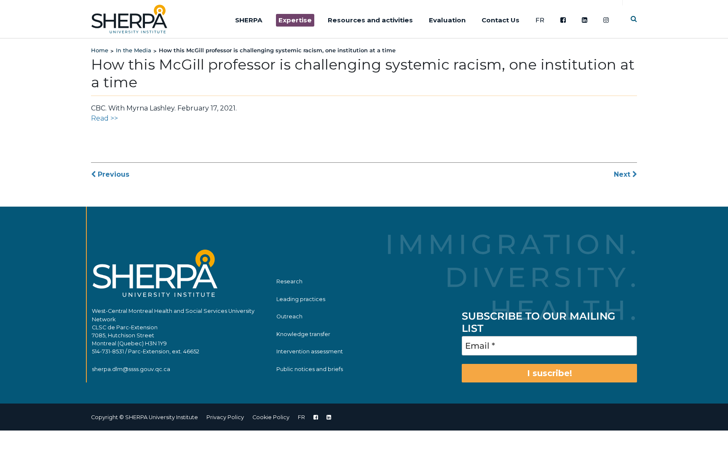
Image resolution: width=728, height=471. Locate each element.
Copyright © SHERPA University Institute (144, 417)
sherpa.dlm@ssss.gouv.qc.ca (131, 369)
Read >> (104, 118)
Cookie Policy (270, 417)
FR (539, 20)
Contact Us (500, 20)
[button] (634, 19)
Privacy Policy (225, 417)
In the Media (133, 50)
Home (99, 50)
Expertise (295, 20)
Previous (112, 174)
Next (623, 174)
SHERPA (248, 20)
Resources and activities (370, 20)
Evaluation (447, 20)
